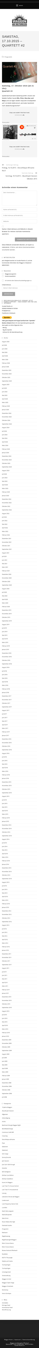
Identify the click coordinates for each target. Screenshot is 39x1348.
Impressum (17, 1339)
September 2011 (7, 964)
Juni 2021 (4, 560)
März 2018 (5, 685)
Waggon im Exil (6, 1279)
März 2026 (5, 359)
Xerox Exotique (6, 1293)
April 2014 (5, 853)
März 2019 (5, 642)
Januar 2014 (5, 864)
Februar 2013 (6, 904)
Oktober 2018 (6, 660)
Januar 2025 (5, 409)
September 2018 (7, 664)
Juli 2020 (4, 592)
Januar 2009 (5, 1079)
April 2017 (5, 725)
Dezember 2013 (6, 868)
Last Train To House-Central (10, 1186)
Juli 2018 (4, 671)
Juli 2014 (4, 843)
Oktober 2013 (6, 875)
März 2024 (5, 445)
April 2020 (5, 599)
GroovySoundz (6, 1157)
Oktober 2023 (6, 463)
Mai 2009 (4, 1065)
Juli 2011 (4, 972)
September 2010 (7, 1007)
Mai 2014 (4, 850)
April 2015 (5, 810)
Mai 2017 (4, 721)
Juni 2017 (4, 717)
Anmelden (5, 1303)
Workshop (5, 1290)
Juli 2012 (4, 929)
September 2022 (7, 510)
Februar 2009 (6, 1075)
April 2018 (5, 682)
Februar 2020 (6, 606)
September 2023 (7, 467)
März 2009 (5, 1072)
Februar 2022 (6, 535)
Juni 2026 (4, 349)
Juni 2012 (4, 932)
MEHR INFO (5, 265)
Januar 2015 (5, 821)
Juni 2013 (4, 889)
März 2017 (5, 728)
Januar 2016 (5, 778)
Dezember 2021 (6, 538)
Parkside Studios (7, 1225)
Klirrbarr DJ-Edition (7, 1179)
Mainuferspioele (7, 1214)
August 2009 (5, 1054)
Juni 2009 (4, 1061)
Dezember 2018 (6, 653)
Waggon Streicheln (7, 1286)
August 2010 (5, 1011)
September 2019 (7, 621)
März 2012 (5, 943)
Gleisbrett (5, 1146)
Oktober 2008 (6, 1090)
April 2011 (5, 982)
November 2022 (7, 503)
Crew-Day (5, 1136)
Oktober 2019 (6, 617)
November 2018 (7, 657)
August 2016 (5, 753)
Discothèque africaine (8, 1139)
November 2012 (7, 914)
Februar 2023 (6, 492)
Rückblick (5, 1254)
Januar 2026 (5, 367)
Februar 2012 (6, 947)
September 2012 (7, 921)
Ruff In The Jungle (7, 1257)
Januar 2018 (5, 692)
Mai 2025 (4, 395)
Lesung (4, 1193)
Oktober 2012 (6, 918)
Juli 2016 (4, 757)
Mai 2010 (4, 1022)
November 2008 (7, 1086)
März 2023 (5, 488)
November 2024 (7, 417)
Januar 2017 (5, 735)
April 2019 (5, 639)
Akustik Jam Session (8, 1111)
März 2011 (5, 986)
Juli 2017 (4, 714)
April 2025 (5, 399)
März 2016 (5, 771)
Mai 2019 (4, 635)
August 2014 (5, 839)
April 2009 (5, 1068)
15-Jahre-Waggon (7, 1107)
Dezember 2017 (6, 696)
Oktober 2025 (6, 377)
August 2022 (5, 513)
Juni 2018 (4, 674)
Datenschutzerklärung (28, 1339)
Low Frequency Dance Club (10, 1204)
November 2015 (7, 785)
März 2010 (5, 1029)
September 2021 (7, 549)
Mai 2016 (4, 764)
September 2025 (7, 381)
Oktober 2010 (6, 1004)
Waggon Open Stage (8, 1283)
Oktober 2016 (6, 746)
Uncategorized (6, 1272)
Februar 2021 (6, 571)
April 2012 (5, 939)
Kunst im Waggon (7, 1182)
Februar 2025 (6, 406)
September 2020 (7, 585)
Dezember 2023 (6, 456)
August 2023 (5, 470)
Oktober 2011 (6, 961)
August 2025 (5, 384)
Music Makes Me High (8, 1222)
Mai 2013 (4, 893)
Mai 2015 (4, 807)
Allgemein (5, 1114)
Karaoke (4, 1168)
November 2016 (7, 743)
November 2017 (7, 700)
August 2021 (5, 553)
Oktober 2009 (6, 1047)
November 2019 (7, 614)
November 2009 (7, 1043)
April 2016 (5, 768)
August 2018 (5, 667)
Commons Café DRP (8, 1132)
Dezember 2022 (6, 499)
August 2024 (5, 427)
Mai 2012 (4, 936)
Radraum (5, 1232)
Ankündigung (6, 1118)
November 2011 (7, 957)
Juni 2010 (4, 1018)
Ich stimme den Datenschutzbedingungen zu (18, 280)
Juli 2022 (4, 517)
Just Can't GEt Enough (8, 1164)
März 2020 (5, 603)
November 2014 (7, 828)
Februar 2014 (6, 861)
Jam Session (5, 1161)
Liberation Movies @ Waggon (10, 1197)
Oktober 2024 (6, 420)
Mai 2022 (4, 524)
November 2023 (7, 460)
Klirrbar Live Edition (8, 1175)
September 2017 (7, 707)
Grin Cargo (5, 1154)
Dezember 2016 (6, 739)
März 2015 (5, 814)
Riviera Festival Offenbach (9, 1250)
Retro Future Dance (8, 1243)
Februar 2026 (6, 363)
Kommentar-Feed (7, 1307)
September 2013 (7, 878)
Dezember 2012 (6, 911)
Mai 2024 (4, 438)
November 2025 (7, 374)
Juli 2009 (4, 1058)
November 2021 (7, 542)
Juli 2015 (4, 800)
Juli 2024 (4, 431)
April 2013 (5, 896)
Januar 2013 (5, 907)
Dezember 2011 (6, 954)
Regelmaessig (6, 1236)
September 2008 (7, 1093)
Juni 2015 (4, 803)
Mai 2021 (4, 563)
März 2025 (5, 402)
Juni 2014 (4, 846)
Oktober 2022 (6, 506)
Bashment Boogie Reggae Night (11, 1125)
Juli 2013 (4, 886)
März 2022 (5, 531)
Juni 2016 (4, 760)
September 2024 (7, 424)
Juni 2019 (4, 631)
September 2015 (7, 793)
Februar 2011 (6, 990)
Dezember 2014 (6, 825)
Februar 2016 (6, 775)
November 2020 (7, 578)
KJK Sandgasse (6, 1172)
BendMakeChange (7, 1129)
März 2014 (5, 857)
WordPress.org (6, 1310)
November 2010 (7, 1000)
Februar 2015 (6, 818)
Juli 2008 (4, 1097)
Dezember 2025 (6, 370)
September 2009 (7, 1050)
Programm (8, 57)
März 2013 (5, 900)
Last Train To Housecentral (10, 1189)
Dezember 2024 (6, 413)
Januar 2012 (5, 950)
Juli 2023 (4, 474)
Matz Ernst (5, 1218)
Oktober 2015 (6, 789)
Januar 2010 (5, 1036)
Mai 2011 (4, 979)
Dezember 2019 (6, 610)
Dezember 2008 (6, 1083)
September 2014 (7, 836)
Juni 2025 (4, 392)
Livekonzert (5, 1200)
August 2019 (5, 624)
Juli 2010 (4, 1015)
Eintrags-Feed (6, 1305)
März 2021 (5, 567)
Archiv (4, 1121)
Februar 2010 (6, 1032)
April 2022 (5, 528)
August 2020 (5, 589)
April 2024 (5, 442)
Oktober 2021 (6, 546)
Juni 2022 (4, 520)
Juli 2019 (4, 628)
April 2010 (5, 1025)
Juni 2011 (4, 975)
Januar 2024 (5, 452)
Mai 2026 (4, 352)
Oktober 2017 (6, 703)
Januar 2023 (5, 495)
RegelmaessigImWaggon (9, 1240)
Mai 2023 (4, 481)
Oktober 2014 (6, 832)
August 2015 (5, 796)
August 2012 (5, 925)
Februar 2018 (6, 689)
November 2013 (7, 871)
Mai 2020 (4, 596)
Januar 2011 (5, 993)
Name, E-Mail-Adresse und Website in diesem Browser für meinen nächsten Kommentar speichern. (17, 231)
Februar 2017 (6, 732)
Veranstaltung (6, 1275)
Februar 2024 (6, 449)
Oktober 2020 (6, 581)
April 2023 (5, 485)
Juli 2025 (4, 388)
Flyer (3, 1143)
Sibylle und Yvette (7, 1261)
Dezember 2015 (6, 782)
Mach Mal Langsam (8, 1211)
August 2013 (5, 882)
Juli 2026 (4, 345)
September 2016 (7, 750)
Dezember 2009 (6, 1040)
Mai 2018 (4, 678)
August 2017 (5, 710)
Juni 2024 (4, 435)
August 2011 (5, 968)
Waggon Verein (8, 1339)
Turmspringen (6, 1265)
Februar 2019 (6, 646)
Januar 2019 (5, 649)
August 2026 (5, 341)
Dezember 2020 (6, 574)
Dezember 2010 (6, 997)
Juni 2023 (4, 478)
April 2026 (5, 356)
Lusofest (4, 1207)
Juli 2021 (4, 556)
